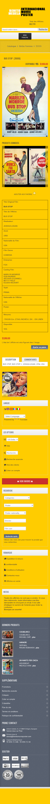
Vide (8, 446)
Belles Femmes (26, 46)
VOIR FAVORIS (25, 481)
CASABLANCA (24, 632)
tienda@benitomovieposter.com (19, 736)
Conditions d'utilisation (15, 570)
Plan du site (6, 707)
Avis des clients (13, 465)
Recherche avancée (15, 459)
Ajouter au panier (39, 347)
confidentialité (11, 564)
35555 (39, 46)
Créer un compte (13, 470)
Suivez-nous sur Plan (14, 731)
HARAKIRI (23, 642)
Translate (23, 420)
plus (33, 637)
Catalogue (11, 46)
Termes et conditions (10, 711)
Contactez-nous (13, 575)
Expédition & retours (15, 559)
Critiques (5, 695)
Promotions (6, 687)
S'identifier (6, 703)
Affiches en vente (13, 581)
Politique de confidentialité (12, 715)
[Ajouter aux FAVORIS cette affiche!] (34, 193)
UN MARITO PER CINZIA (28, 660)
